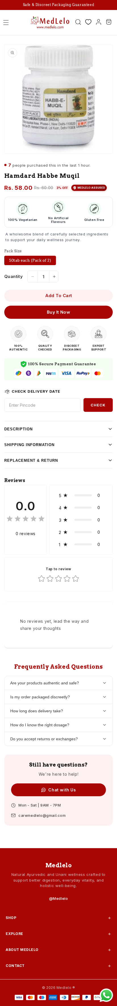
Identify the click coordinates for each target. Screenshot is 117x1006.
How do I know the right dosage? (39, 725)
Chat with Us (62, 789)
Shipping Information (29, 445)
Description (18, 429)
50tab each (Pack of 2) (30, 260)
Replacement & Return (31, 460)
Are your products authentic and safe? (44, 683)
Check (98, 405)
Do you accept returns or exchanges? (44, 739)
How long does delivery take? (36, 711)
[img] (25, 519)
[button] (6, 22)
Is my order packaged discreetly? (40, 697)
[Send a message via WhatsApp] (106, 995)
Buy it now (58, 312)
